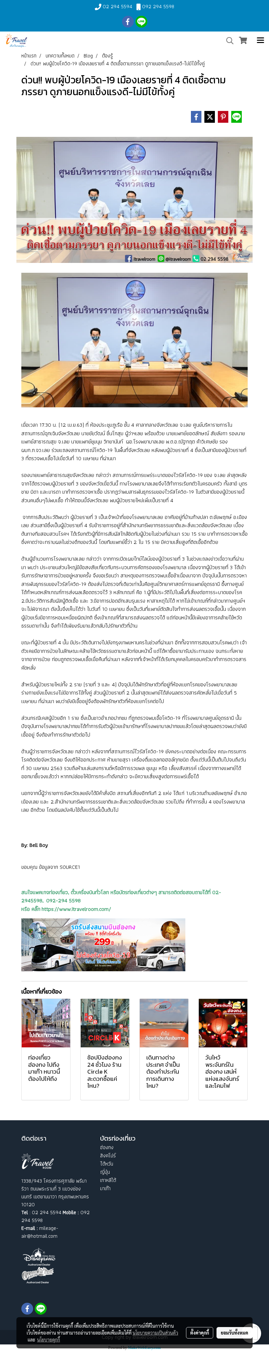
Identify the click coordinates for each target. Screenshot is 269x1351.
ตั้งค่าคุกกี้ (199, 1333)
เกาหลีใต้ (108, 1180)
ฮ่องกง (107, 1147)
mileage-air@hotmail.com (39, 1232)
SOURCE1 (70, 866)
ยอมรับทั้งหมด (234, 1333)
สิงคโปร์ (108, 1155)
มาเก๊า (105, 1188)
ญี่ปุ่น (105, 1172)
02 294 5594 (117, 6)
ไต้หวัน (106, 1164)
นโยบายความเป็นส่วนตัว (155, 1333)
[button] (227, 40)
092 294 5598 (158, 6)
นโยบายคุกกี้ (48, 1339)
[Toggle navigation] (260, 40)
